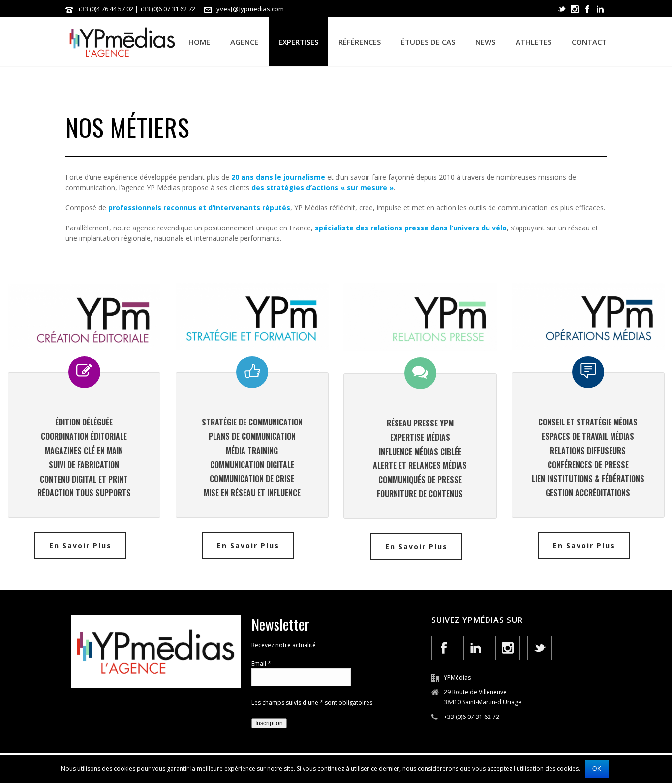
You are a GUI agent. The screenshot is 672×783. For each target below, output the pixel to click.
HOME (199, 42)
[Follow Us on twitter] (539, 648)
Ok (597, 768)
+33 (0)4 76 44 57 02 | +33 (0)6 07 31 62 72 (136, 8)
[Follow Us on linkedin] (475, 648)
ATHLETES (533, 42)
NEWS (485, 42)
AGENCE (244, 42)
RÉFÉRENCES (359, 42)
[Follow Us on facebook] (443, 648)
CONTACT (589, 42)
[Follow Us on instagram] (507, 648)
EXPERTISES (298, 42)
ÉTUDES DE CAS (428, 42)
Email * (261, 663)
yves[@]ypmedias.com (250, 8)
